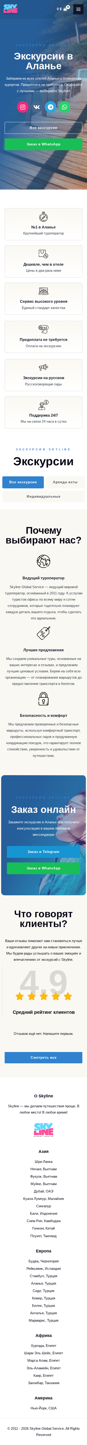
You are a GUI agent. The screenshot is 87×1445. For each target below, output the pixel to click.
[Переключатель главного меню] (78, 9)
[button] (43, 852)
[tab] (23, 482)
